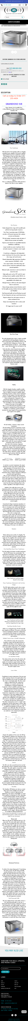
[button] (5, 79)
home (2, 981)
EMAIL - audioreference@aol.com (9, 1003)
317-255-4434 (7, 5)
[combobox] (12, 17)
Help (15, 988)
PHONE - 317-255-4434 (6, 1001)
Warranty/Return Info (5, 988)
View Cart (16, 983)
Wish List (16, 984)
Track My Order (18, 986)
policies (2, 984)
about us (2, 983)
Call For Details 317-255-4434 (7, 63)
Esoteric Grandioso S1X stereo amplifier (12, 26)
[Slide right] (15, 52)
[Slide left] (12, 52)
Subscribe (5, 972)
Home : (2, 26)
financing (3, 986)
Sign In (16, 981)
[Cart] (25, 5)
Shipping (2, 69)
